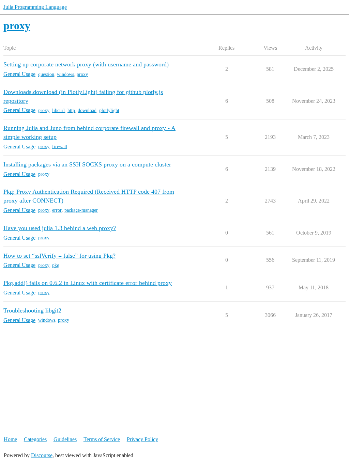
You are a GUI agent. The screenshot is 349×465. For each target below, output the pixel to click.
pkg (55, 265)
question (46, 74)
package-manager (81, 210)
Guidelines (65, 439)
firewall (59, 146)
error (57, 210)
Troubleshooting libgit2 (32, 310)
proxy (82, 74)
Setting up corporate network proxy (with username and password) (86, 64)
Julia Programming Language (35, 7)
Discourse (41, 455)
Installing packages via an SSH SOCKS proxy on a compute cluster (87, 164)
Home (10, 439)
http (71, 110)
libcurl (58, 110)
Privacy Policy (142, 439)
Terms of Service (102, 439)
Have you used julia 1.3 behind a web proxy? (59, 228)
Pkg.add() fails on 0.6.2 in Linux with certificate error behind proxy (87, 282)
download (87, 110)
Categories (35, 439)
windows (65, 74)
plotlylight (109, 110)
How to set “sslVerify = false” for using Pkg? (59, 255)
